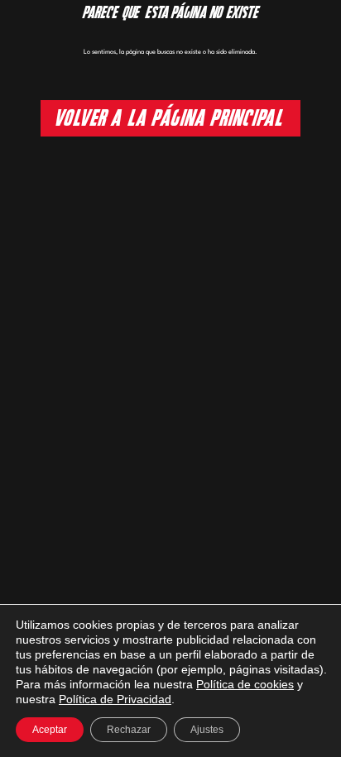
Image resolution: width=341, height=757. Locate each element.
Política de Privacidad (115, 699)
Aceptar (49, 729)
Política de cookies (245, 684)
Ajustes (206, 729)
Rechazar (129, 729)
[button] (170, 118)
